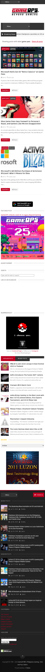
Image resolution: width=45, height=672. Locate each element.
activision (5, 148)
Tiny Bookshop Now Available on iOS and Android (26, 506)
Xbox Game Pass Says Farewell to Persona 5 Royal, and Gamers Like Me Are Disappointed (21, 122)
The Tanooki (5, 614)
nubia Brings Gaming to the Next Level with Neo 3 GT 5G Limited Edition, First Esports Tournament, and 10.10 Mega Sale (27, 397)
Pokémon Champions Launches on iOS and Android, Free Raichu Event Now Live (23, 537)
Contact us (39, 495)
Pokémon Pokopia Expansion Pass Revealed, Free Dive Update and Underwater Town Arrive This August (26, 571)
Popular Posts (8, 358)
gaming (12, 49)
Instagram (35, 351)
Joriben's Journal (6, 626)
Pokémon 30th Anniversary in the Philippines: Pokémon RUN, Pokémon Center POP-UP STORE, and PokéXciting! (25, 517)
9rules (28, 668)
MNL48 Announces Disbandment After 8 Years (25, 592)
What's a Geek (5, 619)
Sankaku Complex (6, 621)
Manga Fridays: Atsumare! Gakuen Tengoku (27, 409)
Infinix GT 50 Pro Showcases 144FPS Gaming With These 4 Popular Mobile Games (26, 546)
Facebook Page (17, 351)
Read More (5, 90)
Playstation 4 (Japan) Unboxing (22, 419)
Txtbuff (3, 629)
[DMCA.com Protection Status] (6, 651)
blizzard (11, 148)
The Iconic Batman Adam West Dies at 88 (26, 429)
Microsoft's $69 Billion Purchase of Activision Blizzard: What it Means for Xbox (21, 172)
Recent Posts (22, 358)
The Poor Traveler (6, 617)
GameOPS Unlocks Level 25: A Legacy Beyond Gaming (21, 215)
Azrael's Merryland (7, 624)
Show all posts (37, 41)
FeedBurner (13, 644)
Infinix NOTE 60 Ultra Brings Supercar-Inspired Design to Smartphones (25, 601)
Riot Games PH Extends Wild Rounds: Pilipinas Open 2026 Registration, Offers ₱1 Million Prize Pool (25, 582)
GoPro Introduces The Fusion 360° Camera (26, 375)
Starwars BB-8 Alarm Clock (20, 385)
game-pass (5, 49)
